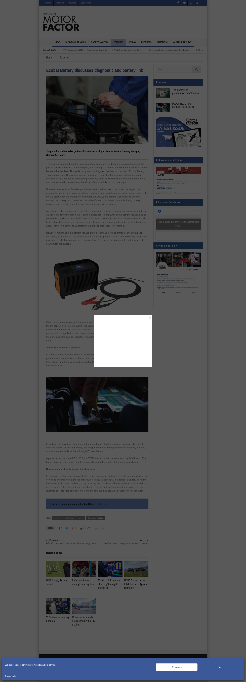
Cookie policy (11, 676)
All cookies (177, 667)
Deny (220, 667)
